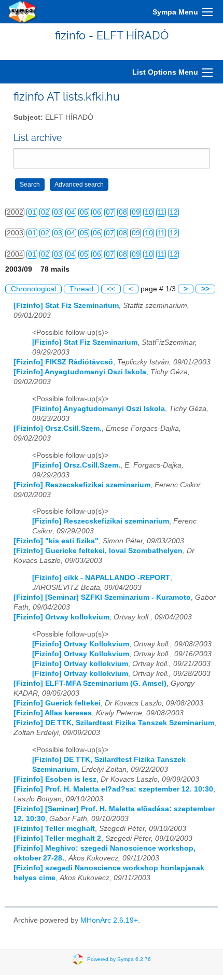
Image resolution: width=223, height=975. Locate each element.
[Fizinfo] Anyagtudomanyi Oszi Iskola (79, 372)
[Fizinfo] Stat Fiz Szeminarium (66, 305)
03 (58, 212)
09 (136, 212)
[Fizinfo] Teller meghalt (54, 828)
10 (149, 212)
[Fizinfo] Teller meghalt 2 (57, 838)
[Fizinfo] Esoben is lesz (54, 779)
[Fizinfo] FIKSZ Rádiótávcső (63, 362)
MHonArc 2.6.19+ (109, 920)
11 (161, 212)
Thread (81, 289)
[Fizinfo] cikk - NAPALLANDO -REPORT (101, 578)
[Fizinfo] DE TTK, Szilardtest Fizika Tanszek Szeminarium (113, 723)
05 (84, 212)
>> (205, 289)
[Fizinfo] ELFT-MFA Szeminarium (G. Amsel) (89, 683)
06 (97, 212)
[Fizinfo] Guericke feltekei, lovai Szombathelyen (98, 551)
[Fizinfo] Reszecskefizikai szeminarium (81, 485)
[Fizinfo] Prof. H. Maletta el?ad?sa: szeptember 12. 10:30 (113, 789)
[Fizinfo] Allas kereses (52, 713)
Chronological (33, 289)
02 (45, 212)
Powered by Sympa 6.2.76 (119, 959)
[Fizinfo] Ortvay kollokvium (61, 617)
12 (174, 212)
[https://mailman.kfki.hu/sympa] (22, 12)
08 (123, 212)
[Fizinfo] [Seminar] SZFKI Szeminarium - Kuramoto (102, 597)
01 (32, 212)
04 (71, 212)
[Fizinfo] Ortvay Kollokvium (80, 644)
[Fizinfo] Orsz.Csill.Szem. (57, 428)
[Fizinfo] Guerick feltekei (57, 703)
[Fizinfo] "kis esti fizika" (56, 541)
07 (110, 212)
